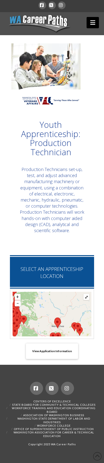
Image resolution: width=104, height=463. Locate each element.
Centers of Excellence (52, 401)
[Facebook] (42, 5)
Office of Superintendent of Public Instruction (54, 429)
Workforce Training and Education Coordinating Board (54, 409)
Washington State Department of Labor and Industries (53, 420)
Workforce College (54, 425)
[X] (52, 5)
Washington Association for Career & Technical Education (54, 434)
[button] (93, 22)
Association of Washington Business (53, 415)
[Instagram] (62, 5)
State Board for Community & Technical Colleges (54, 404)
